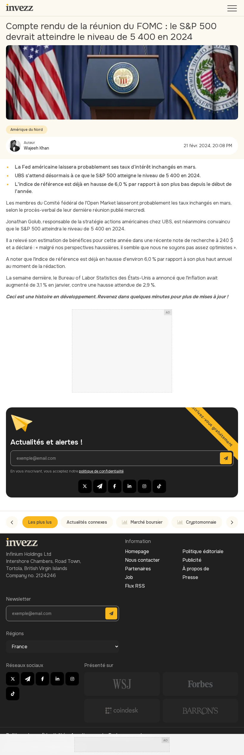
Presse (190, 577)
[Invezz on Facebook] (114, 486)
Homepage (137, 551)
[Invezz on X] (85, 486)
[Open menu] (232, 9)
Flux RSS (135, 586)
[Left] (12, 522)
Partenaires (138, 569)
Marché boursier (146, 522)
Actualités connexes (87, 522)
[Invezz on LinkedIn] (129, 486)
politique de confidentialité (101, 471)
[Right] (232, 522)
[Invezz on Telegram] (100, 486)
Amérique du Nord (26, 129)
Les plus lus (40, 522)
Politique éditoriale (202, 551)
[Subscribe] (226, 458)
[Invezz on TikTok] (159, 486)
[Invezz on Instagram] (144, 486)
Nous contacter (142, 560)
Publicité (191, 560)
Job (129, 577)
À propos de (195, 569)
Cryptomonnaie (201, 522)
